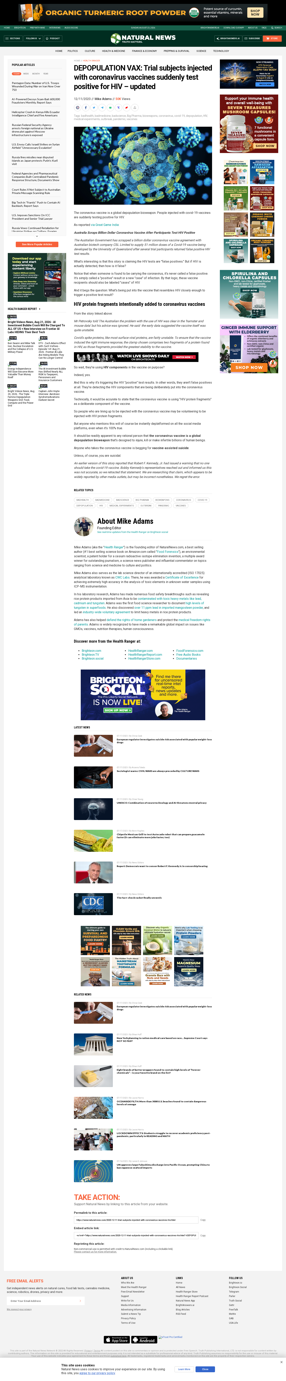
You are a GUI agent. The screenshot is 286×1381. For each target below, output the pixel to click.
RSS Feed (181, 1314)
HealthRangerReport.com (145, 654)
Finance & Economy (144, 51)
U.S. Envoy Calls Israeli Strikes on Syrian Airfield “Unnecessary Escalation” (36, 146)
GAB (231, 1318)
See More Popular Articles (37, 244)
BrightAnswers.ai (210, 28)
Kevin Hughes (138, 831)
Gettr (231, 1305)
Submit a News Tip (131, 1314)
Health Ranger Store (186, 1291)
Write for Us (127, 1300)
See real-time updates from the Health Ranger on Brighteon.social (132, 532)
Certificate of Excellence (182, 577)
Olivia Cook (137, 736)
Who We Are (127, 1282)
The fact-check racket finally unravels (139, 897)
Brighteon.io (235, 1282)
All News (180, 1287)
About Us (252, 28)
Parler (232, 1296)
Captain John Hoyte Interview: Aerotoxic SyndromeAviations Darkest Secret (49, 395)
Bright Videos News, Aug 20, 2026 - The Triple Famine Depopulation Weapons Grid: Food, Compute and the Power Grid (21, 398)
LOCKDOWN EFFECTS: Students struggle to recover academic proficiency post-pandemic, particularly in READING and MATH (164, 1135)
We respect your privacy (19, 1309)
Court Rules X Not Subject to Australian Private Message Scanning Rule (36, 191)
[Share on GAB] (111, 107)
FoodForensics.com (189, 651)
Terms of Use (128, 1323)
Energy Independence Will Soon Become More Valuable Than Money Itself (20, 373)
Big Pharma (134, 115)
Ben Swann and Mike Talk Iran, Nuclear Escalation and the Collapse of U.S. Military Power (21, 347)
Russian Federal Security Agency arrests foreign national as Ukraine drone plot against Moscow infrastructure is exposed (33, 129)
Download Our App (234, 28)
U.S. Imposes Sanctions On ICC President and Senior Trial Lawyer (32, 216)
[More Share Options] (135, 107)
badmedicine (103, 115)
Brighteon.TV (90, 654)
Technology (221, 51)
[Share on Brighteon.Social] (78, 107)
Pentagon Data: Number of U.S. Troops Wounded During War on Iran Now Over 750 (36, 86)
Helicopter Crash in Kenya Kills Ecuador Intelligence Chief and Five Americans (36, 113)
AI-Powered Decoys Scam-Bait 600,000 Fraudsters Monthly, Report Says (36, 100)
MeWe (232, 1314)
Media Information (131, 1305)
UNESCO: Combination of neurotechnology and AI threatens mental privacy (162, 802)
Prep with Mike (37, 28)
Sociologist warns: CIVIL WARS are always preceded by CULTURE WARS (158, 771)
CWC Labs (122, 577)
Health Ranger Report (22, 309)
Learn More (184, 1369)
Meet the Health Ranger (134, 1287)
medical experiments (87, 119)
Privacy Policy (128, 1318)
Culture (90, 51)
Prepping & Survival (176, 51)
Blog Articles (183, 1309)
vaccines (132, 119)
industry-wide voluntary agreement (106, 612)
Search (278, 28)
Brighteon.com (91, 651)
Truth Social (235, 1300)
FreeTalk (233, 1309)
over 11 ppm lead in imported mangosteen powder (168, 608)
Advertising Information (133, 1309)
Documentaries (186, 658)
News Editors (138, 863)
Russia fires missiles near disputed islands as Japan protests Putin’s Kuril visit (35, 160)
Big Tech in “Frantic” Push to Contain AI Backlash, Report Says (36, 204)
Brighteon (20, 28)
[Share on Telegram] (102, 107)
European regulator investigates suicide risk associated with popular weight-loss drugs (164, 741)
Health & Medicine (113, 51)
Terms (97, 1350)
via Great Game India (105, 225)
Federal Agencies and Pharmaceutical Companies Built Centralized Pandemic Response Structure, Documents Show (35, 177)
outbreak (106, 119)
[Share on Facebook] (86, 107)
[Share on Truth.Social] (119, 107)
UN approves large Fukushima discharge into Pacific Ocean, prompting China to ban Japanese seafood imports (163, 1166)
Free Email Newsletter (133, 1291)
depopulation (194, 115)
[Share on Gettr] (127, 107)
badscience (119, 115)
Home (7, 28)
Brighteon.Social (238, 1287)
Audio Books (71, 28)
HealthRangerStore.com (144, 658)
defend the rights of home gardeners (132, 620)
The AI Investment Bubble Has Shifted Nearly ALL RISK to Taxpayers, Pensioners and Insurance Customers (52, 374)
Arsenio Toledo (138, 767)
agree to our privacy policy (97, 1373)
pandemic (119, 119)
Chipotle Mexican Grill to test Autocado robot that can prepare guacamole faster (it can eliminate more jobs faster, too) (161, 836)
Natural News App (185, 1300)
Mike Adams (103, 99)
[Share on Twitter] (94, 107)
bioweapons (150, 115)
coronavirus (166, 115)
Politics (73, 51)
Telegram (234, 1291)
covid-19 (179, 115)
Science (201, 51)
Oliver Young (137, 799)
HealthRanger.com (140, 651)
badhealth (87, 115)
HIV (205, 115)
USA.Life (233, 1323)
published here (118, 1356)
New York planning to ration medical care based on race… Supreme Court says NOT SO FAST (162, 1039)
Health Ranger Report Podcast (192, 1296)
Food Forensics (167, 552)
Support (125, 1296)
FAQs (264, 28)
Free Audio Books (188, 654)
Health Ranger (91, 60)
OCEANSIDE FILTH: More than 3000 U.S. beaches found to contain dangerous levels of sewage (161, 1103)
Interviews (54, 28)
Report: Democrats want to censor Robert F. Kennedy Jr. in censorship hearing (162, 866)
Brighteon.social (93, 658)
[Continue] (80, 1301)
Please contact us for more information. (95, 1251)
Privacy (88, 1350)
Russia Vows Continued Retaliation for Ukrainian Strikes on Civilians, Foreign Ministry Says (35, 231)
